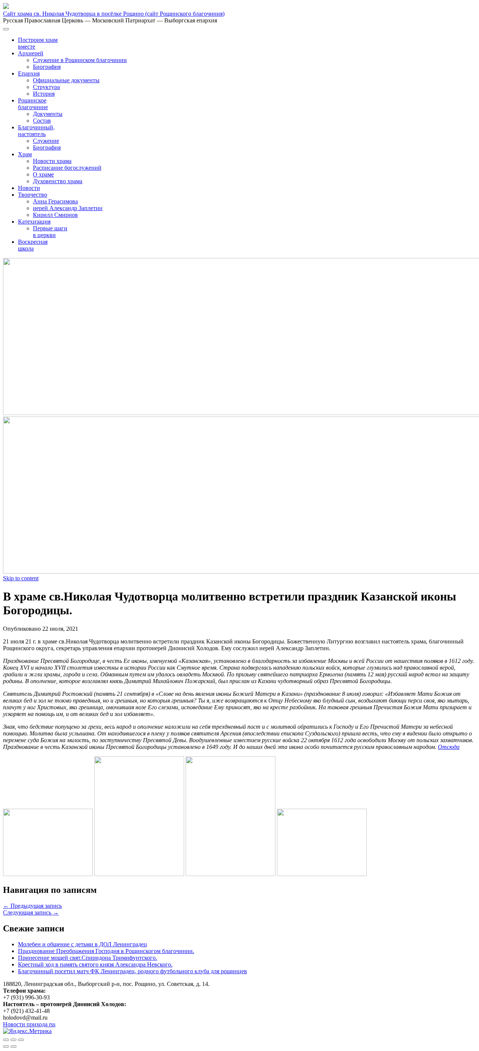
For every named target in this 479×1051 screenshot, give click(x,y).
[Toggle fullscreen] (13, 1040)
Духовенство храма (57, 181)
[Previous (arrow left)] (6, 1046)
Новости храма (52, 161)
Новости (29, 188)
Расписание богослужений (67, 168)
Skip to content (21, 578)
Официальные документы (66, 80)
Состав (42, 120)
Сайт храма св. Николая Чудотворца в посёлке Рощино (114, 13)
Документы (47, 114)
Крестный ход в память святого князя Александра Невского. (95, 964)
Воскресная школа (33, 245)
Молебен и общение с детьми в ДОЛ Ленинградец (82, 944)
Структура (46, 87)
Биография (47, 67)
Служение (46, 141)
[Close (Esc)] (6, 1040)
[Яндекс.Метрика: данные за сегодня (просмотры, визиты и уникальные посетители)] (27, 1031)
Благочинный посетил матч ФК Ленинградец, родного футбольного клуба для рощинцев (132, 971)
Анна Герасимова (55, 201)
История (44, 93)
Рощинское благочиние (33, 103)
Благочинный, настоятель (36, 130)
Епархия (29, 73)
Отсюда (449, 747)
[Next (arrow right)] (13, 1046)
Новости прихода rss (29, 1024)
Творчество (32, 194)
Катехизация (34, 221)
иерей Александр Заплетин (68, 208)
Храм (25, 154)
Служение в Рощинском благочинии (80, 60)
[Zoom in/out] (21, 1040)
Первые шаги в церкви (50, 231)
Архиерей (30, 53)
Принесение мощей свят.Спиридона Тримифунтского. (87, 958)
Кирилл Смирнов (55, 215)
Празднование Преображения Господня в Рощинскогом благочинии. (106, 951)
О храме (43, 174)
